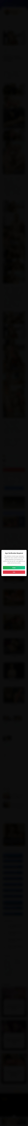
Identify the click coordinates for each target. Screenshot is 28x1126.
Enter (14, 567)
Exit (14, 572)
